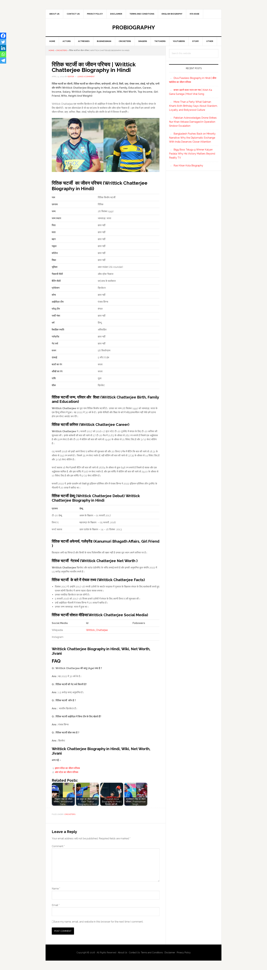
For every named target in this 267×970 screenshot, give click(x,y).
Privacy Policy (184, 952)
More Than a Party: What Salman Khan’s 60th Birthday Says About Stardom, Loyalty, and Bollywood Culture (193, 105)
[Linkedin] (3, 48)
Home (51, 50)
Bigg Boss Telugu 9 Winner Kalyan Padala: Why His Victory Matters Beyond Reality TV (192, 153)
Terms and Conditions (152, 952)
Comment (58, 846)
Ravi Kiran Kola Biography (188, 165)
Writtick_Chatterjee (97, 630)
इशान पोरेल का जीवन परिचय (67, 768)
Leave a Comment (86, 76)
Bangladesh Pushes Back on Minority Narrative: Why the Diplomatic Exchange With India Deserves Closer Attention (192, 137)
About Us (122, 952)
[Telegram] (3, 60)
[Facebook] (3, 36)
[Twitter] (3, 42)
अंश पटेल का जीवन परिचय (66, 772)
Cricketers (61, 50)
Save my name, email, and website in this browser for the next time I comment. (98, 921)
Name (56, 888)
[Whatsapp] (3, 54)
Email (55, 905)
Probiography (133, 27)
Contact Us (134, 952)
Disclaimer (170, 952)
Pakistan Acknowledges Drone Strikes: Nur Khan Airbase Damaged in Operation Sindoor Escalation (193, 121)
